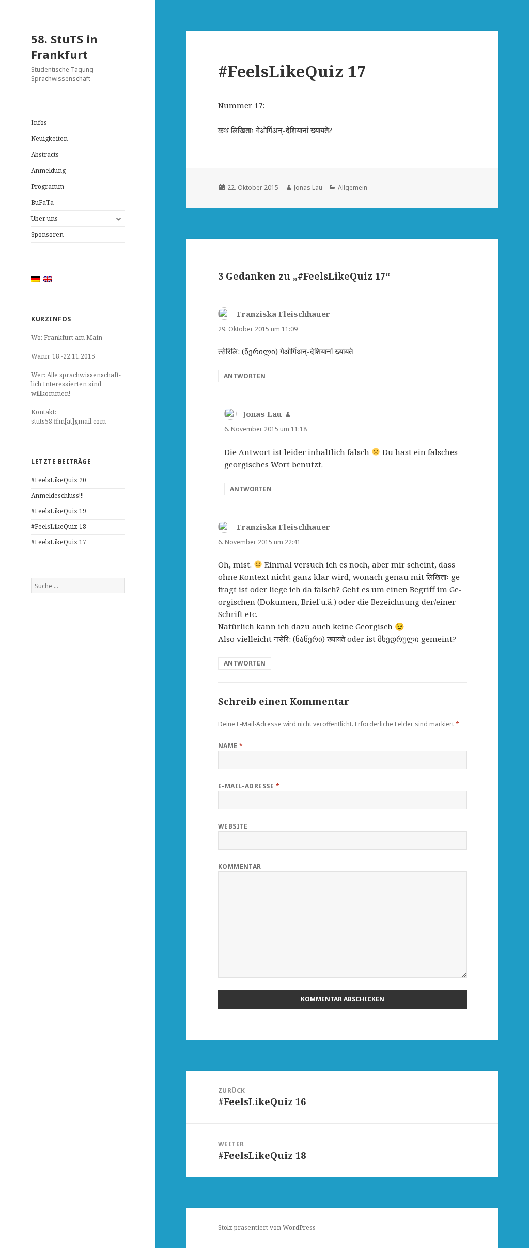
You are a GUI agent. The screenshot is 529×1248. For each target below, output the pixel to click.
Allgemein (352, 187)
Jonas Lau (308, 187)
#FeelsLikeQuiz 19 (58, 511)
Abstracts (45, 154)
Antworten (245, 375)
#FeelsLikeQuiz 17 (58, 542)
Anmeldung (48, 170)
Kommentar (239, 866)
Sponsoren (47, 234)
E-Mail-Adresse (249, 786)
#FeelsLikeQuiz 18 (58, 526)
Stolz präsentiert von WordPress (267, 1227)
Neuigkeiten (49, 138)
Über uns (44, 218)
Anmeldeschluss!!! (57, 495)
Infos (39, 122)
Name (230, 745)
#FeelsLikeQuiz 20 (58, 480)
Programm (47, 186)
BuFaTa (42, 202)
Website (233, 826)
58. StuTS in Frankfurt (64, 46)
